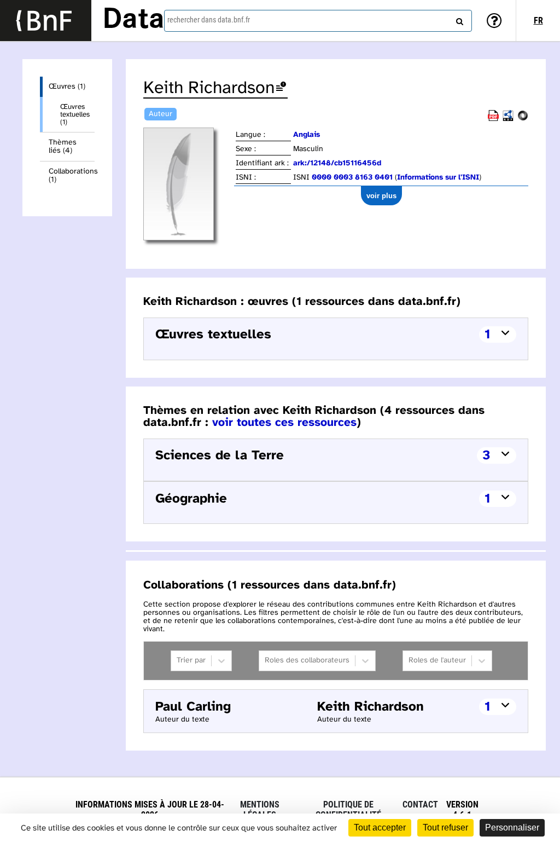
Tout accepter (380, 827)
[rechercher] (458, 19)
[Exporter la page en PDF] (493, 119)
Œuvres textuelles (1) (75, 114)
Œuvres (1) (67, 87)
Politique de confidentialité (348, 809)
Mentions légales (259, 809)
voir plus (381, 196)
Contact (420, 804)
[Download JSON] (522, 119)
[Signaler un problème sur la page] (281, 88)
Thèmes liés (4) (63, 147)
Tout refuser (445, 827)
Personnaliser (512, 827)
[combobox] (318, 21)
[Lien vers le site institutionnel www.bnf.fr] (45, 20)
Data (133, 20)
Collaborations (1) (72, 176)
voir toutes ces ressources (284, 423)
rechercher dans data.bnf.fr (208, 19)
